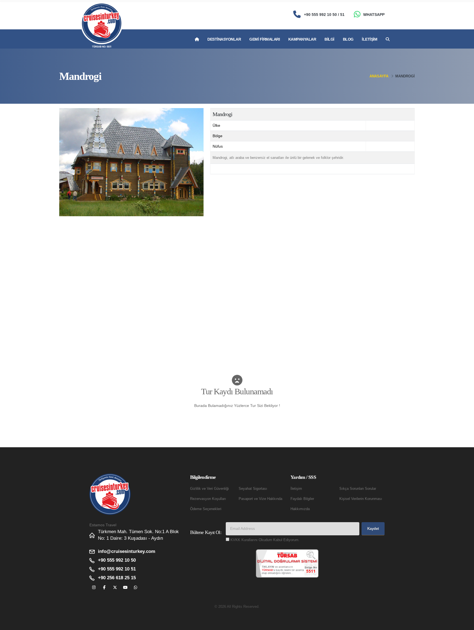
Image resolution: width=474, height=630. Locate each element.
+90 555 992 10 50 (117, 560)
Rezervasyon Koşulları (208, 499)
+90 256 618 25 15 (117, 577)
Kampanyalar (302, 39)
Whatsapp (374, 14)
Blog (348, 39)
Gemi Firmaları (264, 39)
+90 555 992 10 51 (117, 569)
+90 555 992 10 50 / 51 (324, 14)
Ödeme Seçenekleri (205, 509)
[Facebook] (104, 587)
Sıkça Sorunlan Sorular (357, 489)
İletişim (369, 39)
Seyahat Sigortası (253, 489)
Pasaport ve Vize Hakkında (260, 499)
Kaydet (373, 529)
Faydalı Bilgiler (302, 499)
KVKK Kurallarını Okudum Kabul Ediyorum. (265, 540)
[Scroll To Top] (464, 624)
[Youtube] (125, 587)
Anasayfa (378, 76)
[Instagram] (93, 587)
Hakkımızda (300, 509)
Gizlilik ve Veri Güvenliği (209, 489)
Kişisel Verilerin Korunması (360, 499)
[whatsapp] (135, 587)
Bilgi (329, 39)
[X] (114, 587)
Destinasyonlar (224, 39)
